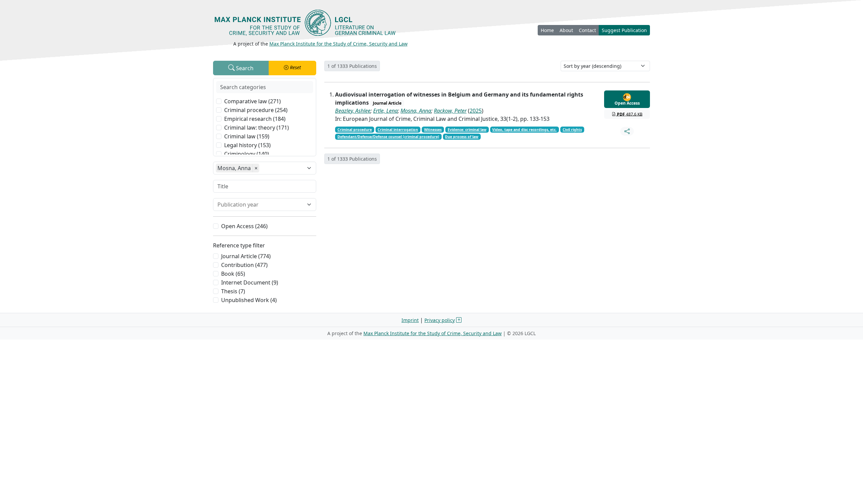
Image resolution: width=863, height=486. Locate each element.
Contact (587, 30)
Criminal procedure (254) (256, 110)
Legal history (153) (247, 145)
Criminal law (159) (246, 136)
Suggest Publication (624, 30)
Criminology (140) (246, 154)
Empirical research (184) (255, 119)
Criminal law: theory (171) (256, 127)
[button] (293, 68)
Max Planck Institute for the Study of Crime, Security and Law (338, 43)
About (566, 30)
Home (547, 30)
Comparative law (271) (252, 101)
